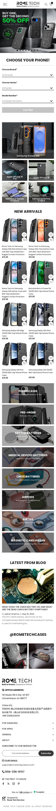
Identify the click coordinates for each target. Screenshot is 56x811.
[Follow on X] (8, 783)
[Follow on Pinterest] (19, 783)
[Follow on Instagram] (13, 783)
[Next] (53, 586)
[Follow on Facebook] (3, 783)
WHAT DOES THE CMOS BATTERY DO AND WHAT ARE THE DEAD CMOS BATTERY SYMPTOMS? (27, 608)
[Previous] (3, 586)
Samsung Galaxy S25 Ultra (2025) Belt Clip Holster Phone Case (41, 333)
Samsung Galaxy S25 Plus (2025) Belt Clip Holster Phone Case (14, 372)
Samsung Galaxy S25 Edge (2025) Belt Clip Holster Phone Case (14, 333)
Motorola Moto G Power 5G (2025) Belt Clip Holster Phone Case (41, 291)
